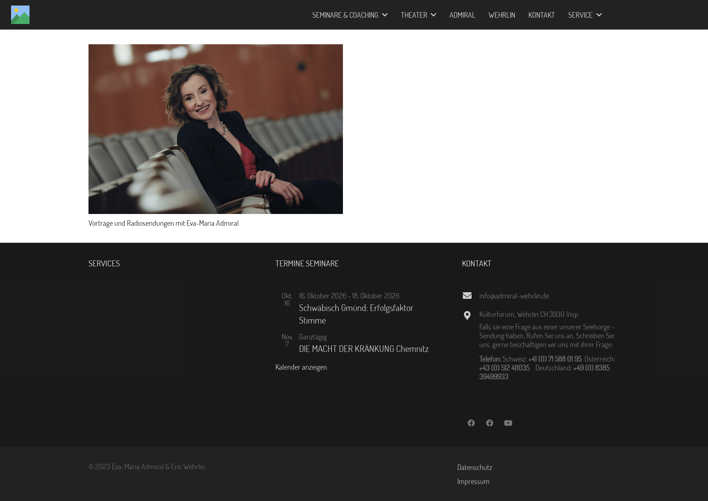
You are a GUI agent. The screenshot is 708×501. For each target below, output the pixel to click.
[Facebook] (471, 423)
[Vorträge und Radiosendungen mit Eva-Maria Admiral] (215, 48)
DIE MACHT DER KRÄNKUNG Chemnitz (364, 348)
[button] (383, 15)
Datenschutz (474, 467)
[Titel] (20, 15)
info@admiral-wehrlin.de (514, 295)
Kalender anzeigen (301, 367)
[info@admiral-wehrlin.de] (470, 295)
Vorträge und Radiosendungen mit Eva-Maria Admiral (163, 223)
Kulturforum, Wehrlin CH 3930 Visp (528, 314)
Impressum (473, 481)
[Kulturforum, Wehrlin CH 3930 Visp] (470, 315)
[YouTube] (508, 423)
